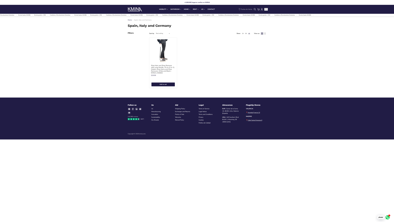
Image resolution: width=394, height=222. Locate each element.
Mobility (163, 9)
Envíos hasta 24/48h (17, 15)
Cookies (201, 120)
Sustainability (155, 117)
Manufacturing (156, 112)
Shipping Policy (180, 109)
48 (249, 33)
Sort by (151, 33)
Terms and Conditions (206, 114)
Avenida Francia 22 (254, 113)
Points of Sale (179, 114)
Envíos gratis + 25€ (33, 15)
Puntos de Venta (246, 9)
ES (266, 9)
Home (186, 9)
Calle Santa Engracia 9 (255, 120)
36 (246, 33)
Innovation (154, 114)
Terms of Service (204, 109)
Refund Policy (179, 120)
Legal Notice (203, 112)
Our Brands (155, 120)
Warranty (178, 117)
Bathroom (175, 9)
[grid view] (262, 33)
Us (202, 9)
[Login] (262, 9)
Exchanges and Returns (182, 112)
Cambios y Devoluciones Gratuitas (53, 15)
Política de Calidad (204, 123)
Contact (211, 9)
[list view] (264, 33)
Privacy (201, 117)
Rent (195, 9)
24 (243, 33)
